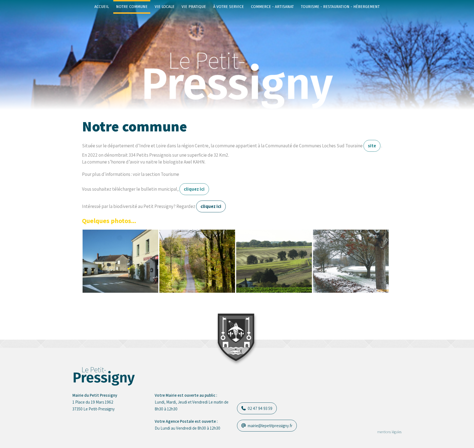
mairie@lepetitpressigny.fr (269, 425)
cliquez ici (194, 189)
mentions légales (389, 431)
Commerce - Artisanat (272, 6)
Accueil (101, 6)
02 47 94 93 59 (259, 408)
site (372, 146)
